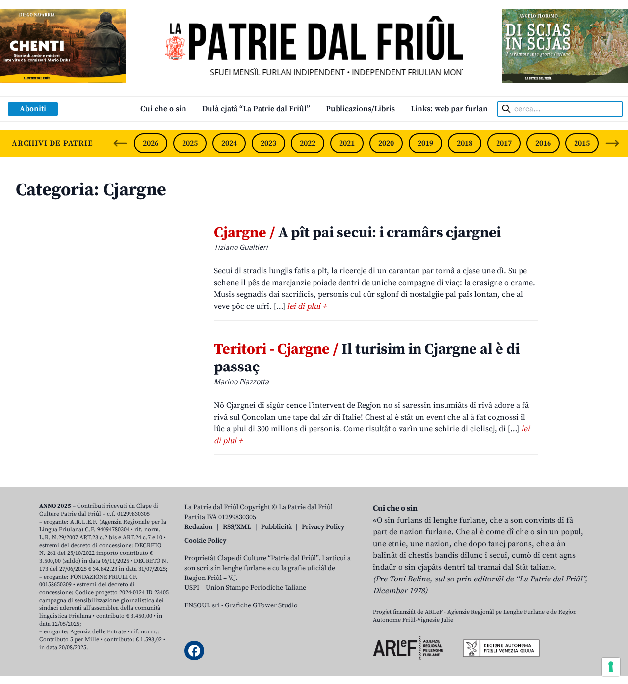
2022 (307, 143)
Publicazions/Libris (360, 109)
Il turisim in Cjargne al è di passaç (367, 358)
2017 (504, 143)
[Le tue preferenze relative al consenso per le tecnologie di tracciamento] (611, 667)
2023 (268, 143)
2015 (582, 143)
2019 (425, 143)
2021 (347, 143)
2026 (150, 143)
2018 (464, 143)
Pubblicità (276, 527)
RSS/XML (237, 527)
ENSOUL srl (202, 605)
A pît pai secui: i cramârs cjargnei (357, 232)
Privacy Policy (323, 527)
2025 (190, 143)
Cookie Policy (205, 540)
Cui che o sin (163, 109)
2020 (386, 143)
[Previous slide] (120, 143)
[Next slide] (612, 143)
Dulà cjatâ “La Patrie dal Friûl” (256, 109)
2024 (229, 143)
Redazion (198, 527)
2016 (543, 143)
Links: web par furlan (449, 109)
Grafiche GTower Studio (261, 605)
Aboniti (33, 109)
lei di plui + (306, 306)
